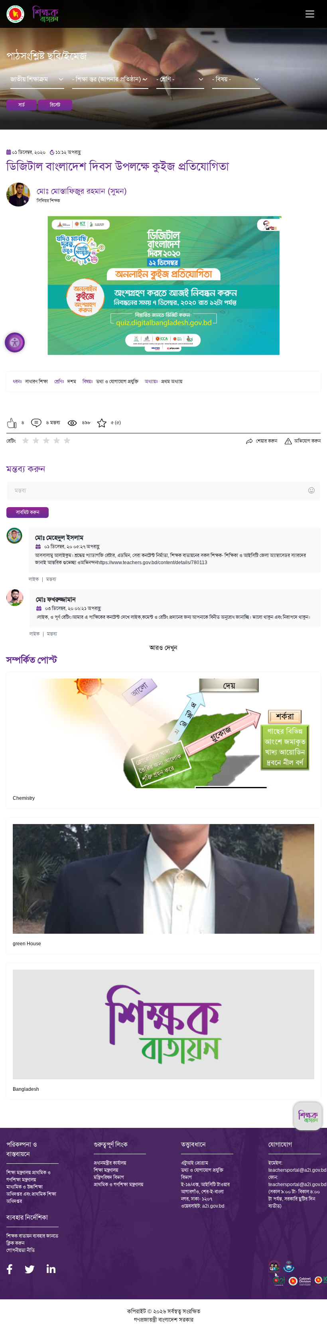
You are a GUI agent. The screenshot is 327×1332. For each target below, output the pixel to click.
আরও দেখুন (163, 647)
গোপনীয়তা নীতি (20, 1250)
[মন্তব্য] (163, 491)
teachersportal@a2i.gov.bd (297, 1170)
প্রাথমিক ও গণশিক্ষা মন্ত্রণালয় (118, 1184)
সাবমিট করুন (27, 512)
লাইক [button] (34, 579)
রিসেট (55, 105)
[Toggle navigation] (310, 14)
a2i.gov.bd (213, 1206)
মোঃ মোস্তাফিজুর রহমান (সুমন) (82, 191)
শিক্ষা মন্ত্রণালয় (106, 1170)
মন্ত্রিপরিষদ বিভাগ (109, 1177)
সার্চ (21, 105)
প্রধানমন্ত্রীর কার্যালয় (110, 1163)
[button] (11, 423)
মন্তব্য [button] (51, 579)
